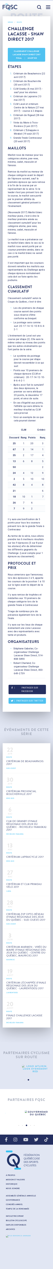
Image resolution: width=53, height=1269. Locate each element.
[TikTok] (46, 1140)
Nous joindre (13, 1188)
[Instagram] (15, 1140)
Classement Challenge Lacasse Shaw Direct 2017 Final (26, 54)
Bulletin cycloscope (16, 1220)
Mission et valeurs (15, 1179)
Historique (11, 1184)
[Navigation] (48, 7)
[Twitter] (36, 1140)
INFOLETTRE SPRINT (15, 1216)
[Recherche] (39, 7)
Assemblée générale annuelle (21, 1195)
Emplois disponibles (16, 1225)
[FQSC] (10, 7)
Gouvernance (13, 1200)
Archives (10, 1229)
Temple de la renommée (17, 1209)
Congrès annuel (14, 1204)
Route (19, 22)
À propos (10, 1175)
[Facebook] (6, 1140)
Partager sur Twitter (29, 701)
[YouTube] (26, 1140)
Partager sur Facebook (29, 689)
